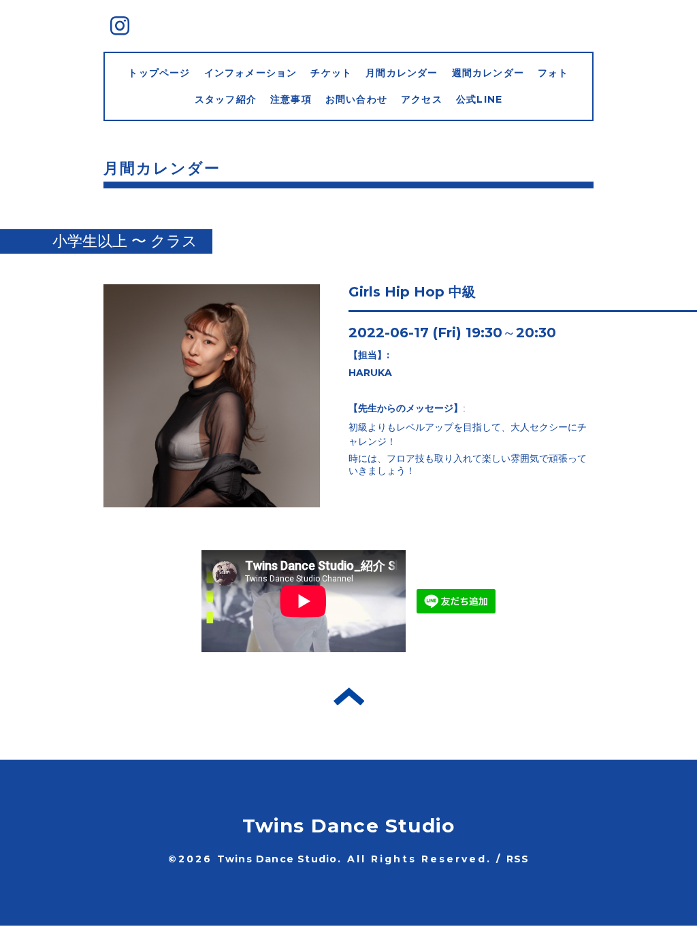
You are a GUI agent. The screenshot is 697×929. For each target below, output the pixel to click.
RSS (518, 859)
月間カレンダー (402, 73)
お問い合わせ (356, 99)
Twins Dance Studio (348, 825)
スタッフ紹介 (226, 99)
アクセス (421, 99)
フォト (553, 73)
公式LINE (479, 99)
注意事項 (291, 99)
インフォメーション (250, 73)
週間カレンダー (488, 73)
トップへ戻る (349, 696)
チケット (331, 73)
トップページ (159, 73)
